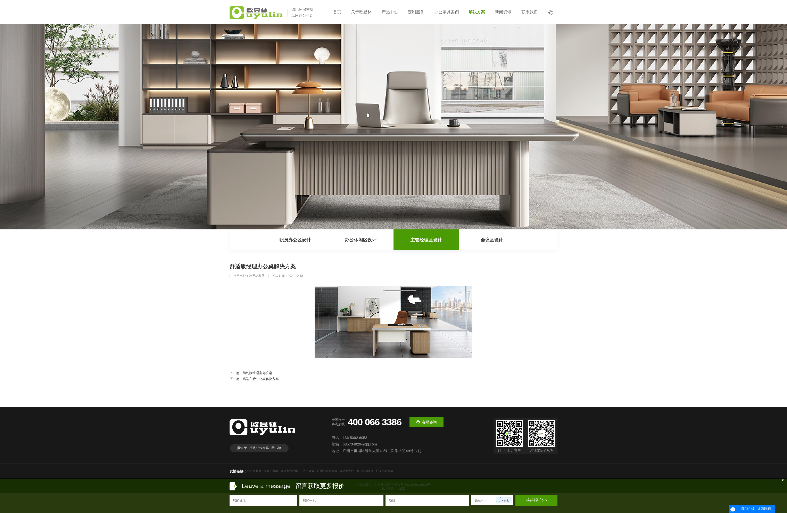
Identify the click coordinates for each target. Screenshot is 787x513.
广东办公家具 (384, 471)
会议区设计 (492, 239)
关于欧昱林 (361, 12)
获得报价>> (536, 500)
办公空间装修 (365, 471)
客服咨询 (429, 422)
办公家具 (309, 471)
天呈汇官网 (271, 471)
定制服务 (416, 12)
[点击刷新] (504, 500)
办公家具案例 (446, 12)
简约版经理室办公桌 (257, 373)
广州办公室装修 (327, 471)
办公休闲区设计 (360, 239)
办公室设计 (347, 471)
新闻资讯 (503, 12)
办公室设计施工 (291, 471)
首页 (337, 12)
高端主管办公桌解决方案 (261, 379)
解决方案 (477, 12)
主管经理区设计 (426, 239)
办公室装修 (254, 471)
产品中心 (390, 12)
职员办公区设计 (295, 239)
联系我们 (529, 12)
